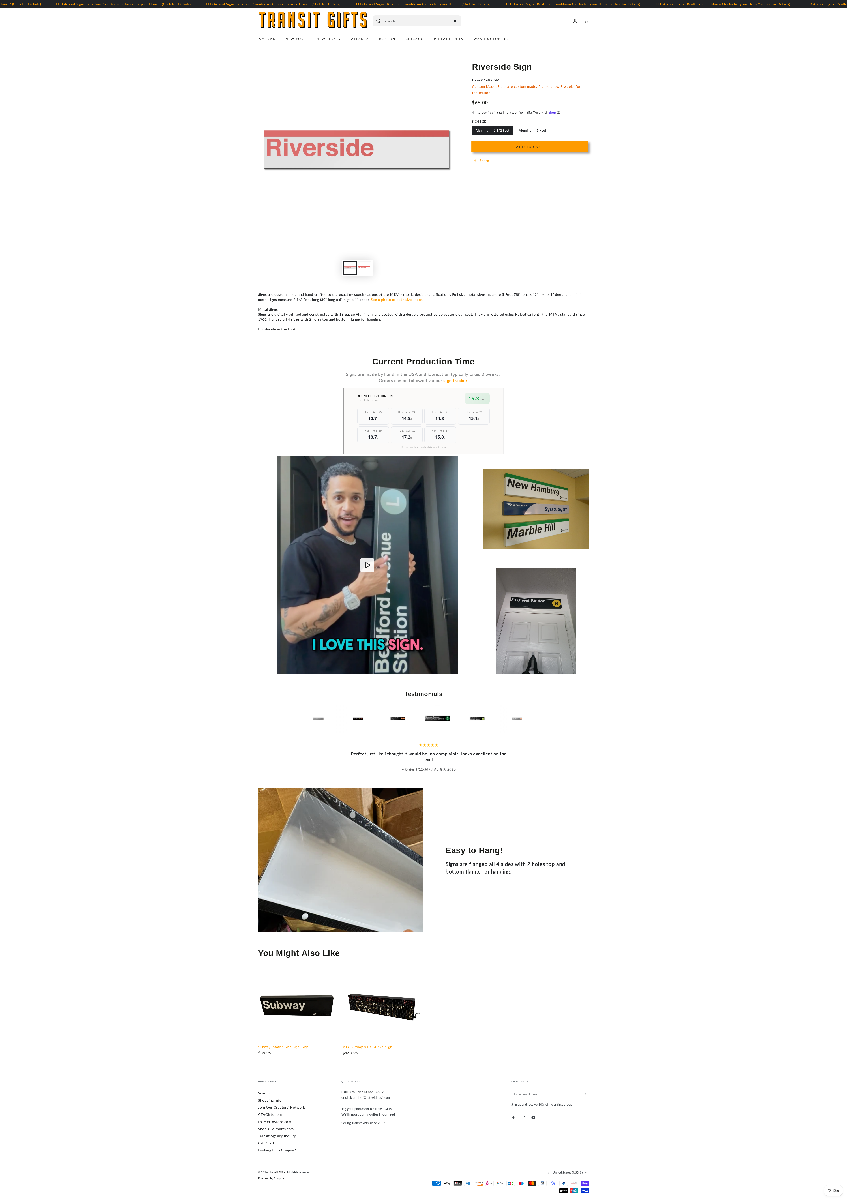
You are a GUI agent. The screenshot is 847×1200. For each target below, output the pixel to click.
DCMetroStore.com (274, 1121)
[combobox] (412, 20)
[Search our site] (378, 21)
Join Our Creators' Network (281, 1107)
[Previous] (314, 718)
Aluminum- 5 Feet (532, 132)
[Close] (455, 21)
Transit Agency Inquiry (277, 1136)
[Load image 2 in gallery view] (364, 268)
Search (264, 1093)
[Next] (532, 718)
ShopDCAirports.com (276, 1129)
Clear (446, 21)
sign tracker (455, 380)
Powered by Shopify (271, 1178)
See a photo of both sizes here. (397, 299)
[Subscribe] (586, 1094)
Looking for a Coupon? (277, 1150)
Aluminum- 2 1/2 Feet (492, 132)
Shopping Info (270, 1100)
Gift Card (266, 1143)
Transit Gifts (277, 1172)
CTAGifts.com (270, 1114)
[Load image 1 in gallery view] (350, 268)
